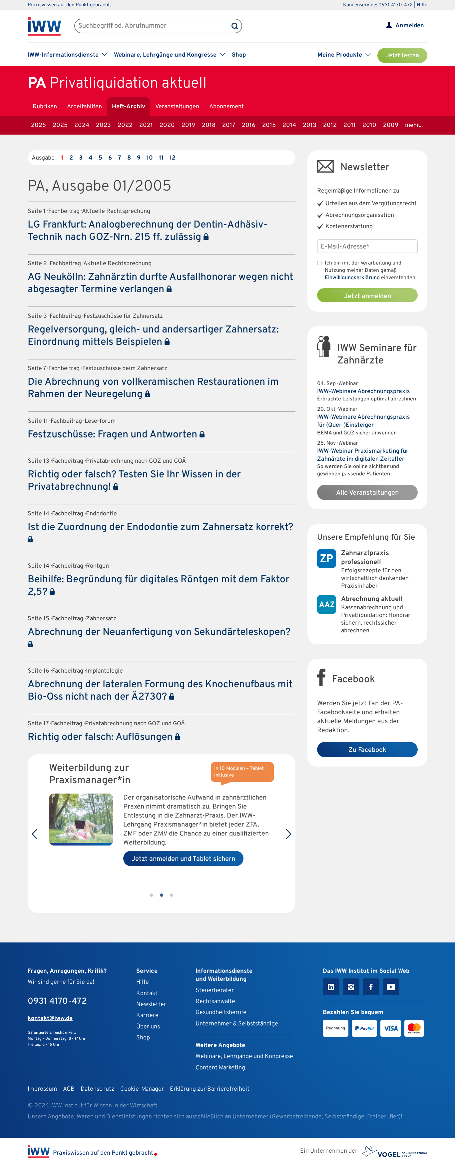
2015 (269, 125)
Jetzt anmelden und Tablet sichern (183, 859)
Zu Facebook (367, 750)
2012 (330, 125)
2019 (188, 125)
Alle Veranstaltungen (367, 493)
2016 (248, 125)
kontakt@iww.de (50, 1018)
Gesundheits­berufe (221, 1012)
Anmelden (409, 26)
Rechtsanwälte (215, 1001)
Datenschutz (97, 1089)
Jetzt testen (402, 56)
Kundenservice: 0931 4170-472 (378, 5)
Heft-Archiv (128, 107)
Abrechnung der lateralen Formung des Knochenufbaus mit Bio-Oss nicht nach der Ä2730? (160, 691)
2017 (228, 125)
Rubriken (45, 107)
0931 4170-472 (57, 1001)
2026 (38, 125)
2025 (60, 125)
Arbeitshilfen (84, 107)
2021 (146, 125)
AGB (69, 1089)
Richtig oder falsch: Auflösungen (101, 737)
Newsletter (151, 1004)
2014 (289, 125)
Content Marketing (220, 1068)
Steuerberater (215, 990)
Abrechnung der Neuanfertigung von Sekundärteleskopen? (159, 632)
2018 (209, 125)
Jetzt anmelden (367, 296)
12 (173, 158)
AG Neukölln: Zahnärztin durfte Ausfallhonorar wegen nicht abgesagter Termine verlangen (160, 283)
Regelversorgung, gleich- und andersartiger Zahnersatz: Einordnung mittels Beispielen (153, 336)
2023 (103, 125)
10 (150, 158)
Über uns (148, 1027)
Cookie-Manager (142, 1089)
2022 (125, 125)
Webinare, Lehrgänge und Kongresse (244, 1056)
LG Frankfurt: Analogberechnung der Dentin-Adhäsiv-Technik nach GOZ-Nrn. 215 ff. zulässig (147, 231)
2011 (349, 125)
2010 (369, 125)
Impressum (42, 1089)
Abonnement (226, 107)
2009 (390, 125)
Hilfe (422, 5)
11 (161, 158)
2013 (309, 125)
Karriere (147, 1015)
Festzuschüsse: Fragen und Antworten (114, 435)
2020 (167, 125)
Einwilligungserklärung (352, 278)
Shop (239, 55)
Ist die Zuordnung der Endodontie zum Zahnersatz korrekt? (160, 527)
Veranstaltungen (177, 107)
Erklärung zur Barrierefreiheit (209, 1089)
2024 (81, 125)
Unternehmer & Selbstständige (237, 1024)
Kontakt (147, 993)
